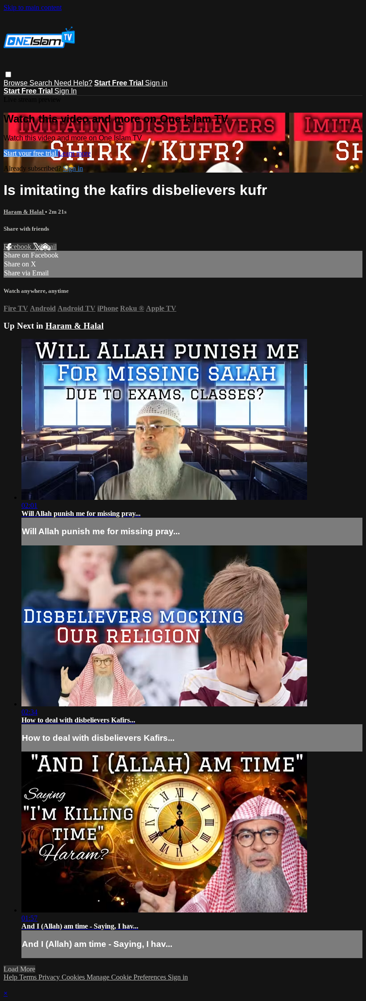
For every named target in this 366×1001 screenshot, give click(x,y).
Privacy (50, 977)
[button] (8, 74)
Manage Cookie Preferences (127, 977)
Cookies (74, 977)
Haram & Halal (24, 211)
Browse (16, 83)
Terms (28, 977)
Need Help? (73, 83)
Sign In (65, 91)
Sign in (156, 83)
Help (11, 977)
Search (41, 83)
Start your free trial (31, 153)
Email (48, 246)
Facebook (18, 246)
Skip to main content (33, 7)
